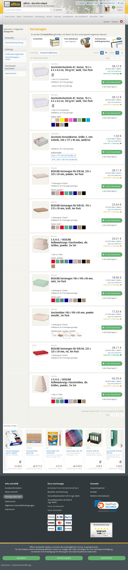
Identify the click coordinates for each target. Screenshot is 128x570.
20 (117, 53)
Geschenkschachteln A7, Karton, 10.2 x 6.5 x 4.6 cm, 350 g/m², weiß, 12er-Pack (72, 68)
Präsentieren (28, 16)
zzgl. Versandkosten (114, 71)
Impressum (5, 565)
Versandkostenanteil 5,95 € (64, 496)
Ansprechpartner (97, 488)
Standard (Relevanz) (48, 53)
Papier (19, 16)
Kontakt (93, 492)
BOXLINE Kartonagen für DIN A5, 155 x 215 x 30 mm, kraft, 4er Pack (71, 207)
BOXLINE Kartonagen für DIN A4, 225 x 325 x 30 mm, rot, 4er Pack (71, 350)
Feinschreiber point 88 (32, 453)
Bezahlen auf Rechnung (58, 492)
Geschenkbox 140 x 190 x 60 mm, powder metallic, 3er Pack (72, 314)
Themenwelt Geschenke (10, 67)
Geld (101, 16)
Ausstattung (39, 16)
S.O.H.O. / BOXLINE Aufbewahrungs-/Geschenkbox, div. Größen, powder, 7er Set (69, 382)
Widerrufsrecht (11, 492)
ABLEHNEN (21, 558)
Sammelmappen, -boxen (12, 58)
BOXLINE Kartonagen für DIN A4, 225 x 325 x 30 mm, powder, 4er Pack (71, 172)
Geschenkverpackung (14, 43)
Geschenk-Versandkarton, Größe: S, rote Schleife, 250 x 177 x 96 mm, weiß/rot (72, 138)
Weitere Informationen (99, 496)
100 (121, 53)
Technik (49, 16)
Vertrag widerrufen (13, 496)
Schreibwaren (68, 16)
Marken (107, 22)
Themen (114, 22)
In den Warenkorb (112, 82)
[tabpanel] (64, 448)
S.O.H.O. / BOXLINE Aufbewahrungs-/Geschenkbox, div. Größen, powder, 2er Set (69, 242)
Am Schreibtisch (81, 16)
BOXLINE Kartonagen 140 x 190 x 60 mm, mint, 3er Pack (72, 280)
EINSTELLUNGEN (64, 558)
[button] (106, 506)
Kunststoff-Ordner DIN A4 (114, 455)
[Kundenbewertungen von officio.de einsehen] (101, 530)
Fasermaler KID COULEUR (54, 454)
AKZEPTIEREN (106, 558)
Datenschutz (21, 565)
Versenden (94, 16)
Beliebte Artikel (10, 426)
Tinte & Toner (9, 16)
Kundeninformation (13, 488)
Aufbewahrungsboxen (14, 54)
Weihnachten (10, 73)
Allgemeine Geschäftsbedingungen (19, 505)
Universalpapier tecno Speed (13, 453)
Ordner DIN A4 (94, 453)
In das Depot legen (109, 87)
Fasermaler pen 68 (74, 453)
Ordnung (57, 16)
